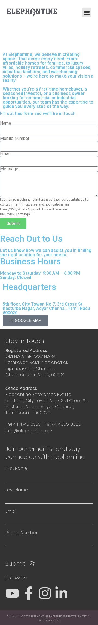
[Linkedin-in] (61, 593)
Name (5, 123)
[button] (86, 12)
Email (5, 154)
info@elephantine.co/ (28, 431)
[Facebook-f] (28, 593)
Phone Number (21, 533)
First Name (16, 468)
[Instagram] (45, 593)
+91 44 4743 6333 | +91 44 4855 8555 (43, 424)
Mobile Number (14, 138)
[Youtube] (12, 593)
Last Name (16, 490)
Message (9, 169)
